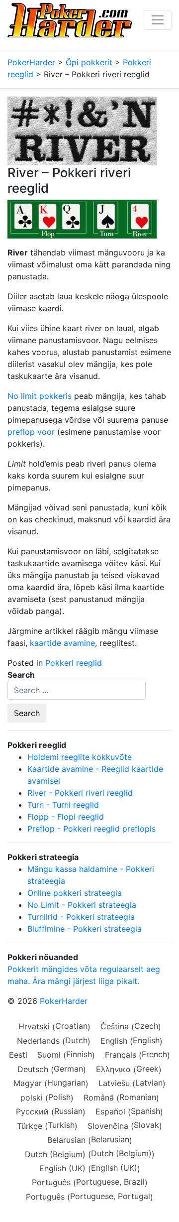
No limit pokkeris (39, 396)
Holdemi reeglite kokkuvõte (79, 757)
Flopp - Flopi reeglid (65, 817)
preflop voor (31, 432)
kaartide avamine (62, 643)
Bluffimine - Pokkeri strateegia (84, 929)
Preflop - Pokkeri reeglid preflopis (91, 829)
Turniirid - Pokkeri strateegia (81, 917)
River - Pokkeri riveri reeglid (80, 793)
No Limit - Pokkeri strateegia (81, 905)
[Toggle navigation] (158, 20)
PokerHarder (64, 1001)
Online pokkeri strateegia (74, 893)
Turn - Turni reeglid (63, 805)
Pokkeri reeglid (73, 663)
